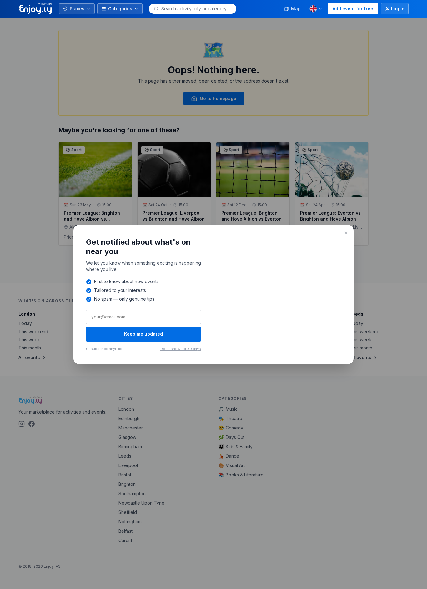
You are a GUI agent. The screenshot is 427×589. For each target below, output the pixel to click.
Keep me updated (143, 334)
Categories (120, 8)
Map (296, 8)
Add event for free (353, 8)
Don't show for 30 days (180, 349)
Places (77, 8)
